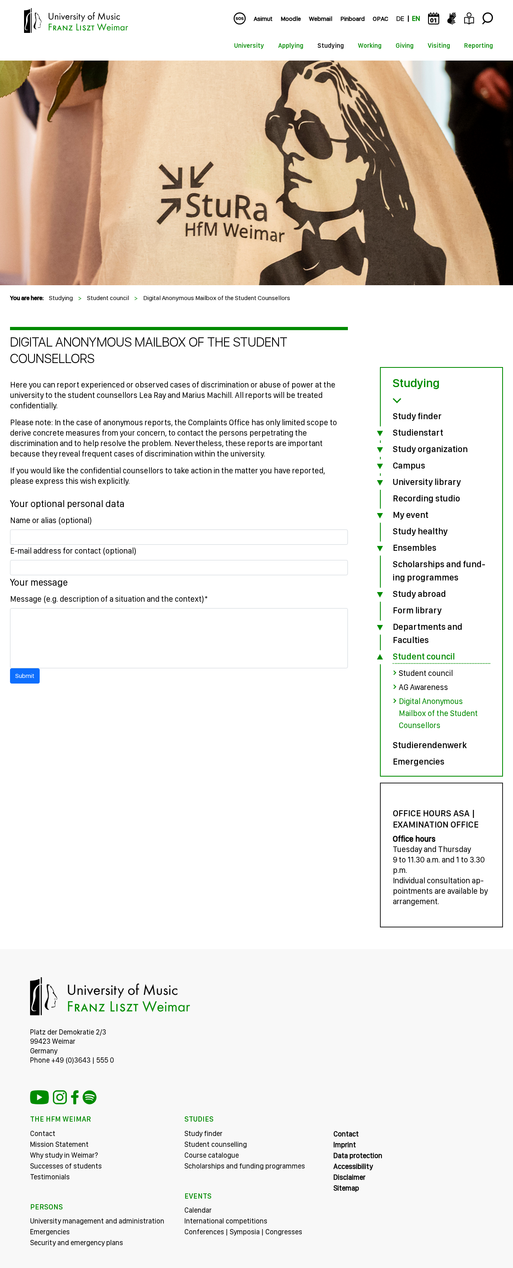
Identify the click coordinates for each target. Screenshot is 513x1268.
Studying (330, 45)
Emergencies (418, 761)
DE (400, 18)
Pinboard (352, 18)
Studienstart (418, 432)
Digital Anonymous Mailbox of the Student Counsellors (216, 298)
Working (370, 45)
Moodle (291, 18)
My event (410, 514)
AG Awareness (423, 687)
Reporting (478, 45)
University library (427, 482)
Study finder (417, 416)
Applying (290, 45)
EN (416, 18)
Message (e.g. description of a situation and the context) (109, 599)
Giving (405, 45)
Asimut (263, 18)
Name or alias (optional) (51, 520)
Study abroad (419, 593)
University (249, 45)
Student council (108, 298)
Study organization (430, 449)
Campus (409, 465)
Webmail (320, 18)
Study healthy (420, 531)
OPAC (380, 18)
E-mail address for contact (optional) (73, 551)
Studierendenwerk (430, 745)
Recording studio (426, 498)
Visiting (439, 45)
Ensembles (414, 547)
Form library (417, 610)
